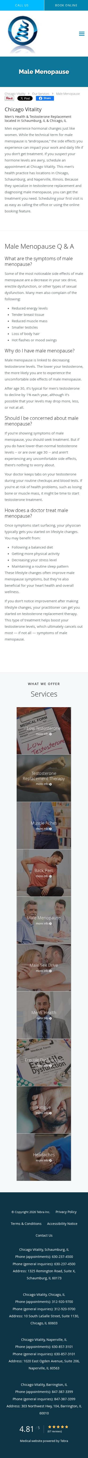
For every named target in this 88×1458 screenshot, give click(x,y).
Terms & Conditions (26, 1223)
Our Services (40, 93)
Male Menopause (68, 93)
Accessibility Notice (62, 1223)
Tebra (64, 1441)
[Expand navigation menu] (82, 33)
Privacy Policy (66, 1212)
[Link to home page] (29, 34)
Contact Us (44, 1235)
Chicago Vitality (15, 93)
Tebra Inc (43, 1212)
